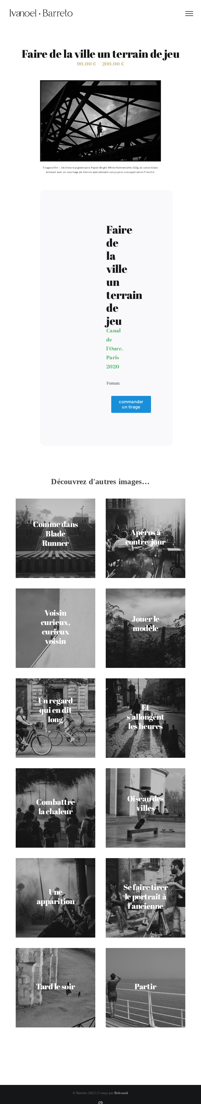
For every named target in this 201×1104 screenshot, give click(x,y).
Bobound (121, 1093)
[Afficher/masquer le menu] (189, 13)
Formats (113, 383)
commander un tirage (131, 404)
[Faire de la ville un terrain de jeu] (100, 83)
